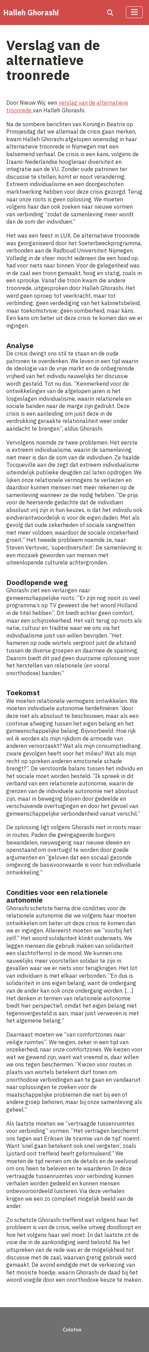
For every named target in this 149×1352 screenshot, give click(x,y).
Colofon (72, 1329)
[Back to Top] (135, 1337)
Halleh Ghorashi (31, 12)
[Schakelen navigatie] (134, 12)
